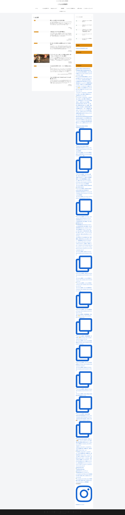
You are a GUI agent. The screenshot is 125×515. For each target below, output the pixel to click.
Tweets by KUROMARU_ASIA (82, 48)
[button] (91, 17)
